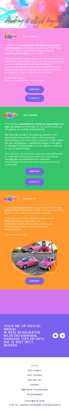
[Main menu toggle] (61, 8)
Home (34, 365)
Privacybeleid (34, 394)
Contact (34, 384)
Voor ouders (34, 370)
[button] (34, 89)
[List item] (55, 335)
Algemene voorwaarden (34, 389)
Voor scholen (34, 375)
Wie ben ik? (34, 379)
